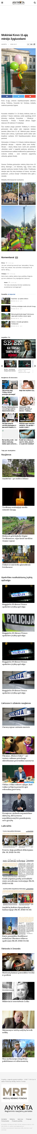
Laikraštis (6, 826)
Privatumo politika (17, 1121)
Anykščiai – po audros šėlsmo (19, 298)
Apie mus (20, 1119)
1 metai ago (11, 263)
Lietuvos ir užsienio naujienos (16, 703)
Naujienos (6, 454)
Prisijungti (29, 1119)
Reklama (12, 1119)
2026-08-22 (15, 301)
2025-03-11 (13, 44)
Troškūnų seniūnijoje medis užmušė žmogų (23, 306)
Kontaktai (4, 1119)
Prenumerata (5, 1121)
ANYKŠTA (4, 44)
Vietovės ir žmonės (10, 948)
